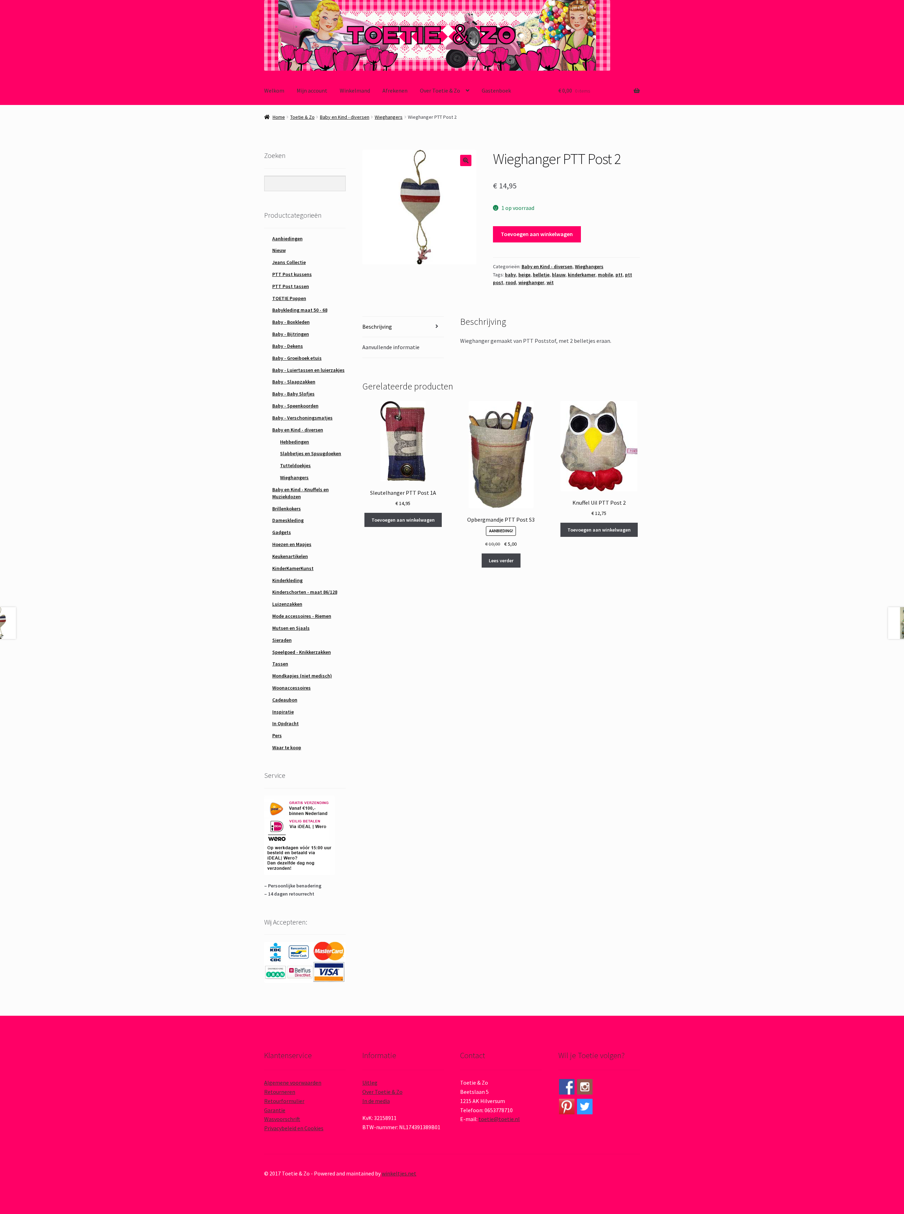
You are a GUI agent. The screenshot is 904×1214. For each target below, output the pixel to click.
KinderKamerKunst (293, 568)
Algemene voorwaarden (292, 1082)
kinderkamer (581, 274)
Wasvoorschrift (282, 1118)
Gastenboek (496, 90)
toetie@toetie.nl (499, 1118)
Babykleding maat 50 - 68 (299, 310)
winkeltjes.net (399, 1173)
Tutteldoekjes (295, 465)
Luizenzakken (287, 604)
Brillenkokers (286, 508)
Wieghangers (389, 117)
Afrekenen (395, 90)
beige (524, 274)
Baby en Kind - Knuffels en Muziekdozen (300, 493)
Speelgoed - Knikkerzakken (301, 652)
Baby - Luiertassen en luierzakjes (308, 370)
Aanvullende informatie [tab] (391, 347)
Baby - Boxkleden (291, 322)
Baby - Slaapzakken (293, 382)
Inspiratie (283, 712)
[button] (465, 160)
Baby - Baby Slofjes (293, 394)
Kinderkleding (287, 580)
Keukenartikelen (290, 556)
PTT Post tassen (290, 286)
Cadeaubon (284, 700)
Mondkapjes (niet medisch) (302, 676)
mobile (605, 274)
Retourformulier (284, 1100)
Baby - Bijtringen (290, 334)
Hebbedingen (294, 442)
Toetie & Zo (302, 117)
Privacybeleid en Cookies (293, 1128)
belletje (541, 274)
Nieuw (279, 250)
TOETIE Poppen (289, 298)
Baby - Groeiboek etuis (297, 358)
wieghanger (531, 282)
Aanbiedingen (287, 238)
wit (550, 282)
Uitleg (369, 1082)
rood (511, 282)
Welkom (274, 90)
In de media (376, 1100)
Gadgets (281, 532)
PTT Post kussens (292, 274)
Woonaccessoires (291, 688)
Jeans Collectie (289, 262)
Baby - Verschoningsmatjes (302, 418)
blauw (558, 274)
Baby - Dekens (287, 346)
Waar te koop (286, 747)
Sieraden (282, 640)
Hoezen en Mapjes (291, 544)
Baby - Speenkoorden (295, 406)
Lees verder (501, 560)
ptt (619, 274)
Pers (277, 735)
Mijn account (312, 90)
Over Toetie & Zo (440, 90)
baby (510, 274)
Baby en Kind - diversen (344, 117)
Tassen (280, 664)
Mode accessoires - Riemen (301, 616)
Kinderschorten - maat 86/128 (304, 592)
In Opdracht (285, 723)
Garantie (274, 1110)
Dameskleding (288, 520)
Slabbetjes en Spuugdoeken (310, 453)
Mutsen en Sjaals (291, 628)
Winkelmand (355, 90)
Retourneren (279, 1091)
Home (279, 117)
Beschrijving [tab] (377, 326)
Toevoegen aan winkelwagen (537, 233)
